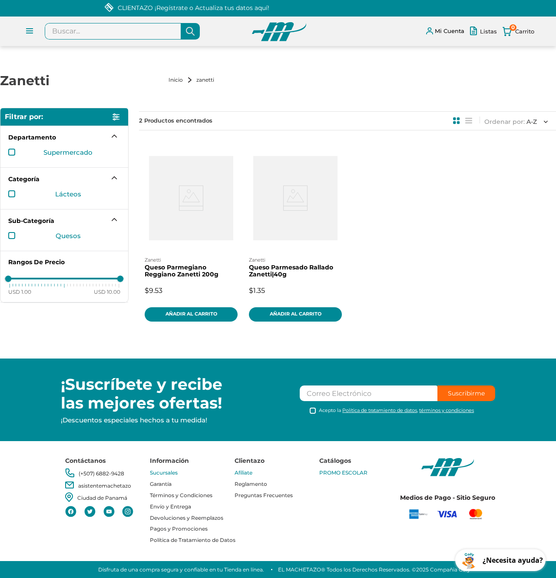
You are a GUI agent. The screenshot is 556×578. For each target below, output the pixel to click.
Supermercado (68, 152)
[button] (64, 137)
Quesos (68, 236)
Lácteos (68, 194)
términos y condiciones (446, 410)
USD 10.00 (107, 292)
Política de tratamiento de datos (379, 410)
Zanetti (205, 79)
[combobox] (122, 31)
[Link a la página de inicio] (182, 79)
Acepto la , (396, 410)
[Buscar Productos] (190, 31)
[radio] (456, 120)
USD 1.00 (19, 292)
